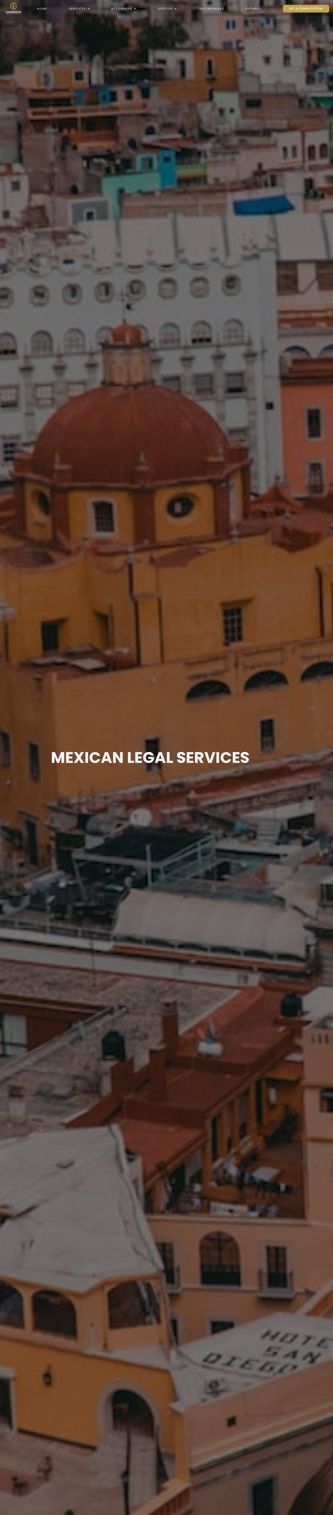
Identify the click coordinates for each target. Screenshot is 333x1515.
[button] (79, 9)
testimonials (211, 9)
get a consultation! (306, 9)
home (42, 9)
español (253, 9)
